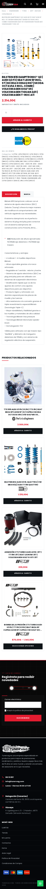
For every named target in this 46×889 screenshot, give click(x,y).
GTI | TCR (12, 173)
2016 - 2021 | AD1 (29, 166)
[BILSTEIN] (23, 141)
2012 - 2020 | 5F (26, 164)
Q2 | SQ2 (31, 173)
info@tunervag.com (14, 781)
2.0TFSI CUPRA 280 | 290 (18, 161)
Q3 (36, 173)
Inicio (4, 11)
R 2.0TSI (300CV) (21, 176)
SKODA (35, 176)
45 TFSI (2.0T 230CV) (19, 171)
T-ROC (24, 11)
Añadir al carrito (22, 120)
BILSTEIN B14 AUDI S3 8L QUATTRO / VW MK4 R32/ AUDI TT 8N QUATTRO (23, 483)
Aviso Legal (6, 853)
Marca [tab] (27, 194)
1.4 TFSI (14, 154)
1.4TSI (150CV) (23, 154)
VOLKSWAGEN (14, 11)
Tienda (5, 833)
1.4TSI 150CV (34, 154)
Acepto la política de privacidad (19, 710)
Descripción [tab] (11, 194)
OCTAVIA (24, 173)
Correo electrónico (13, 699)
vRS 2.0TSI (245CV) (27, 181)
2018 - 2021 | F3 (27, 169)
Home (4, 848)
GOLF (33, 171)
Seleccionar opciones (23, 646)
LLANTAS (5, 827)
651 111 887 (9, 777)
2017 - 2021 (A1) (35, 11)
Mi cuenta (6, 838)
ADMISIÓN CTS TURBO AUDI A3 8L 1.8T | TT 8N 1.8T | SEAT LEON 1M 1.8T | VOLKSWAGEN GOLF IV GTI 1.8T (22, 555)
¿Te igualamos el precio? (23, 129)
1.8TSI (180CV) (7, 159)
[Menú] (43, 4)
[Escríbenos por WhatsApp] (40, 883)
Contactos (6, 843)
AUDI (29, 171)
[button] (40, 37)
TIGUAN (24, 178)
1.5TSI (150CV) (7, 14)
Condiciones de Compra (12, 863)
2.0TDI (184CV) (30, 159)
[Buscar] (25, 4)
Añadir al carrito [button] (23, 431)
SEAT (30, 176)
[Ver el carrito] (37, 4)
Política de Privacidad (10, 858)
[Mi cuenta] (31, 4)
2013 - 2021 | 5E (17, 166)
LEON (18, 173)
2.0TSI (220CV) (14, 164)
